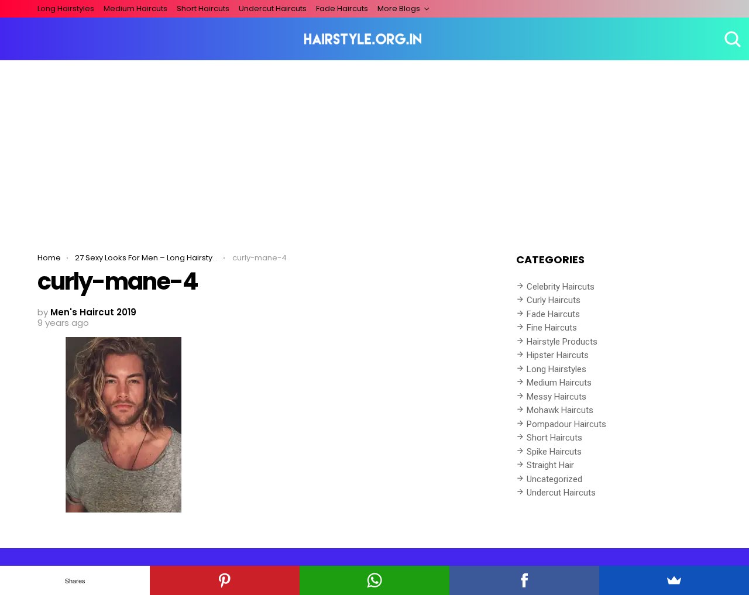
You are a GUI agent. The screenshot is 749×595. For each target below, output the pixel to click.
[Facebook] (524, 580)
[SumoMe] (674, 580)
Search (731, 39)
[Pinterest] (225, 580)
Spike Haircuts (554, 451)
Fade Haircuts (342, 8)
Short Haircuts (203, 8)
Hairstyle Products (562, 341)
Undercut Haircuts (273, 8)
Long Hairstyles (65, 8)
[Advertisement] (374, 148)
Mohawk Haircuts (560, 410)
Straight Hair (550, 465)
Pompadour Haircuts (566, 424)
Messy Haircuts (556, 396)
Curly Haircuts (553, 300)
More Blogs (398, 8)
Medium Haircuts (135, 8)
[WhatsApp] (374, 580)
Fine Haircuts (552, 327)
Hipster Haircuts (558, 355)
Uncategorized (554, 479)
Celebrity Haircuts (561, 286)
